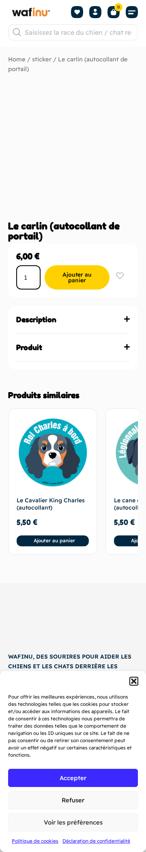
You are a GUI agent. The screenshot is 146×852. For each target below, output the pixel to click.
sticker (42, 59)
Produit (29, 347)
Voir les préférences (73, 822)
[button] (134, 681)
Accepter (73, 778)
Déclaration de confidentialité (96, 841)
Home (17, 59)
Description (36, 319)
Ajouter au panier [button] (54, 540)
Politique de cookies (35, 841)
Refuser (73, 800)
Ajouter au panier (77, 277)
